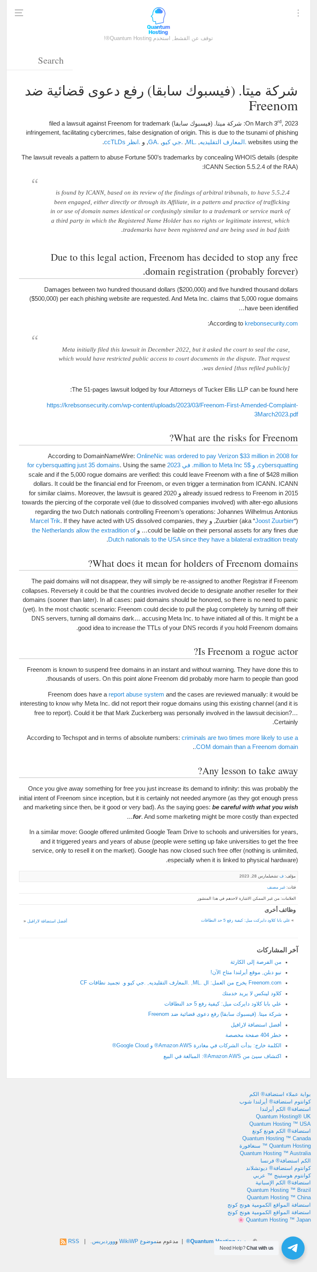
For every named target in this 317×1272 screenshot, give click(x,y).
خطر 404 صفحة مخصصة (253, 1035)
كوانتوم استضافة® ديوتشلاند (278, 1168)
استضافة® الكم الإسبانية (283, 1183)
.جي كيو (172, 141)
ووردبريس (103, 1241)
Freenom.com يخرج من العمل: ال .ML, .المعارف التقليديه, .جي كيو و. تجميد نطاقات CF (181, 983)
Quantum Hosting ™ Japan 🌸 (274, 1220)
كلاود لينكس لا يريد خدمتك (252, 993)
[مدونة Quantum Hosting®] (158, 20)
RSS (73, 1241)
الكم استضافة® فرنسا (285, 1161)
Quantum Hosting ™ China (279, 1198)
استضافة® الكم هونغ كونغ (281, 1131)
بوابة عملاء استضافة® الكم (280, 1094)
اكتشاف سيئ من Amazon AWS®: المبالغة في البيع (222, 1056)
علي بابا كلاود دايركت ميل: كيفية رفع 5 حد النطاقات (245, 920)
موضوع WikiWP (138, 1241)
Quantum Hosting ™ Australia (275, 1153)
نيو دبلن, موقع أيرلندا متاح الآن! (246, 972)
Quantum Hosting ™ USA (280, 1124)
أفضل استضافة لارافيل (47, 921)
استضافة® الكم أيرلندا (285, 1109)
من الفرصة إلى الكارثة (256, 962)
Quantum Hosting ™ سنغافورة (275, 1146)
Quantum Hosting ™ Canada (276, 1138)
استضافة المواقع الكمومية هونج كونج (269, 1205)
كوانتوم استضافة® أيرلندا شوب (275, 1102)
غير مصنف (276, 887)
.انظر (133, 141)
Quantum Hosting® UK (283, 1117)
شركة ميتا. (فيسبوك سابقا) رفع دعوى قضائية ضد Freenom (215, 1014)
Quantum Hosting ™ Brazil (279, 1190)
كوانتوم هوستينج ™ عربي (282, 1176)
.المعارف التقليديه (223, 141)
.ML (191, 141)
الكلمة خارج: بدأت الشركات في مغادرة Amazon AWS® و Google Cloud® (197, 1046)
